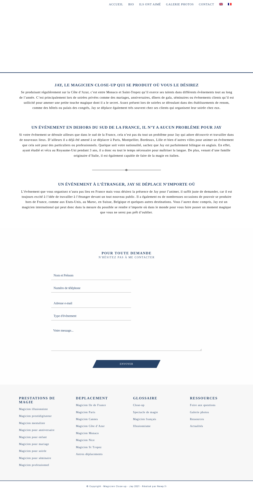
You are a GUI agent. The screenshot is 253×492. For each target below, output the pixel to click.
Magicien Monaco (87, 433)
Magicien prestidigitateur (35, 416)
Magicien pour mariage (34, 444)
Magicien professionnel (34, 465)
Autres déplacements (89, 454)
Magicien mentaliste (32, 423)
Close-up (138, 405)
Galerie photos (199, 412)
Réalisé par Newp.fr (154, 486)
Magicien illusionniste (33, 409)
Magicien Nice (85, 440)
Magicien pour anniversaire (37, 430)
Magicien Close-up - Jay (118, 486)
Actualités (196, 426)
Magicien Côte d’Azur (90, 426)
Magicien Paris (85, 412)
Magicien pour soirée (32, 451)
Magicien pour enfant (33, 437)
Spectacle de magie (145, 412)
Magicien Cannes (87, 419)
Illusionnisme (142, 426)
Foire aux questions (202, 405)
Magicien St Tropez (89, 447)
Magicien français (144, 419)
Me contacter (34, 53)
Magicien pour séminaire (35, 458)
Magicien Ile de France (91, 405)
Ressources (197, 419)
